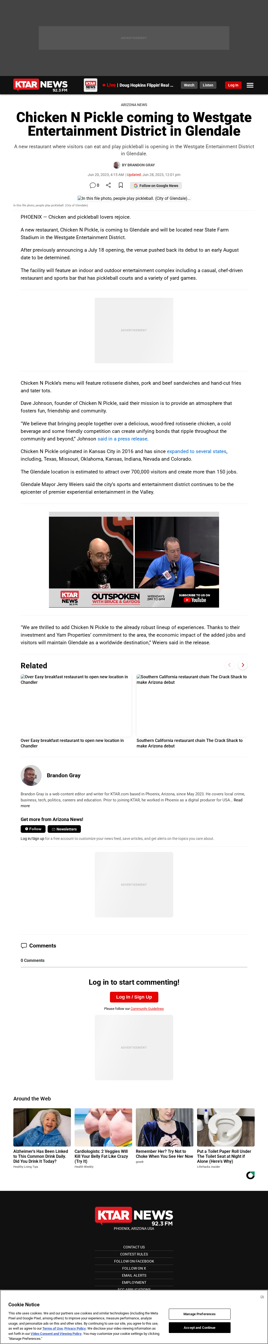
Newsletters (67, 829)
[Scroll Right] (242, 665)
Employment (134, 1282)
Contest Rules (134, 1254)
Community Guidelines (147, 1009)
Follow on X (134, 1268)
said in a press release (122, 439)
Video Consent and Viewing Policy (56, 1334)
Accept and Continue (199, 1327)
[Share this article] (108, 185)
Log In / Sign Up (134, 997)
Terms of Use (52, 1328)
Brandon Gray (64, 775)
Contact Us (134, 1247)
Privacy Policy (75, 1328)
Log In (233, 85)
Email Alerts (134, 1275)
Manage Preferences (199, 1314)
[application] (134, 559)
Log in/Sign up (32, 838)
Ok (262, 1296)
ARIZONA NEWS (134, 105)
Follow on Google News (158, 186)
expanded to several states (196, 451)
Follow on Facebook (134, 1261)
